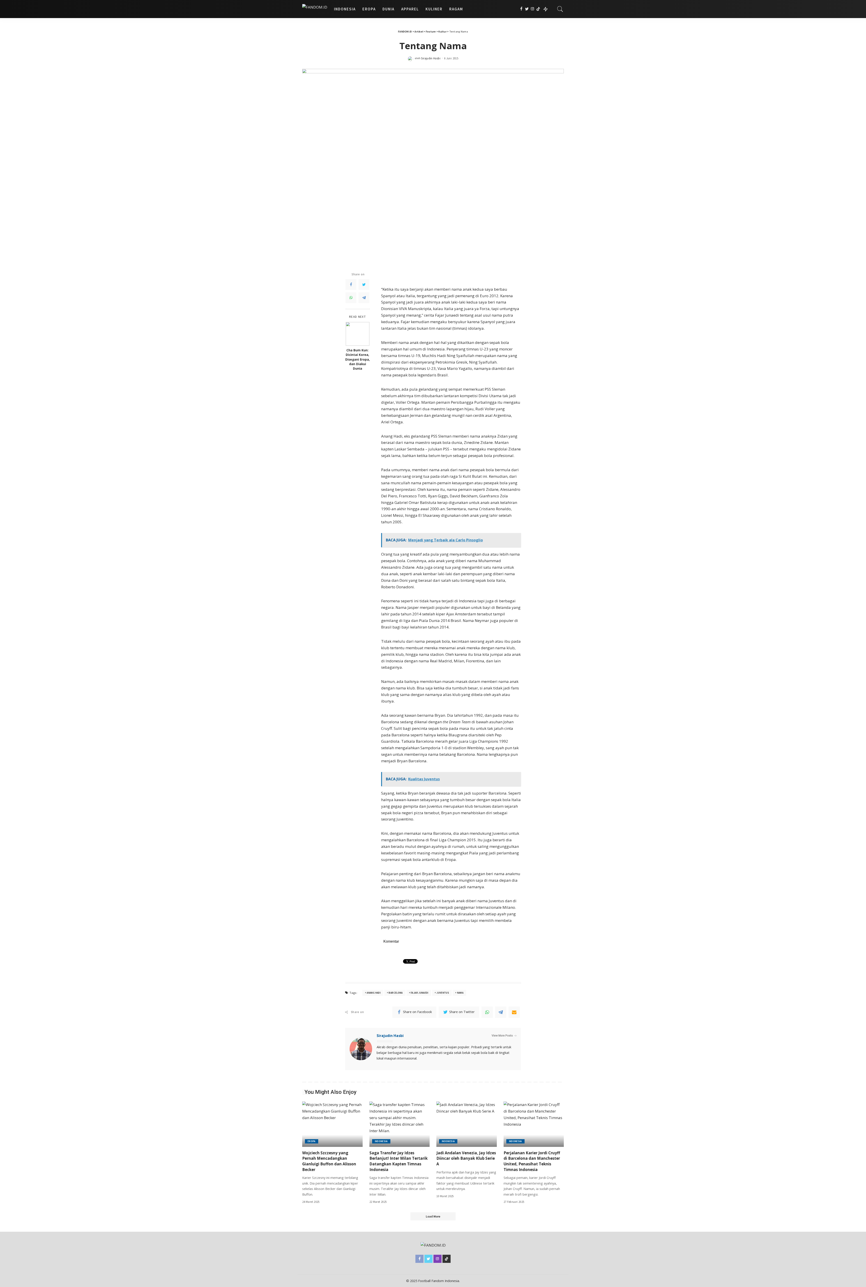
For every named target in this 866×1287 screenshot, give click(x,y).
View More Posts (502, 1035)
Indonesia (381, 1141)
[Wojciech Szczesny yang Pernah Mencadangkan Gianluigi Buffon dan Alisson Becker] (332, 1124)
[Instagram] (532, 9)
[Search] (560, 9)
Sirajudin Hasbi (430, 58)
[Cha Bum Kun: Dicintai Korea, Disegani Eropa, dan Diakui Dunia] (357, 334)
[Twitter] (527, 9)
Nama (460, 992)
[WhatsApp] (350, 297)
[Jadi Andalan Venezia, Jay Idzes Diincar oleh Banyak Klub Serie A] (466, 1124)
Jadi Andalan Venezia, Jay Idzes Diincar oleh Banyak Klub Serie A (466, 1158)
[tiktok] (538, 9)
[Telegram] (364, 297)
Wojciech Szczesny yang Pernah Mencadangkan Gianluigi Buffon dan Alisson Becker (329, 1161)
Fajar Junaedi (419, 992)
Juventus (442, 992)
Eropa (312, 1141)
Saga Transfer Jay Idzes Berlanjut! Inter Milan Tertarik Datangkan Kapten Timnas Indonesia (398, 1161)
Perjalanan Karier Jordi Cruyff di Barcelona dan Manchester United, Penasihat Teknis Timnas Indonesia (532, 1161)
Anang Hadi (374, 992)
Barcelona (396, 992)
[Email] (514, 1012)
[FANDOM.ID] (314, 9)
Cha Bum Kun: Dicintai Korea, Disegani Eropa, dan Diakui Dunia (357, 359)
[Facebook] (521, 9)
